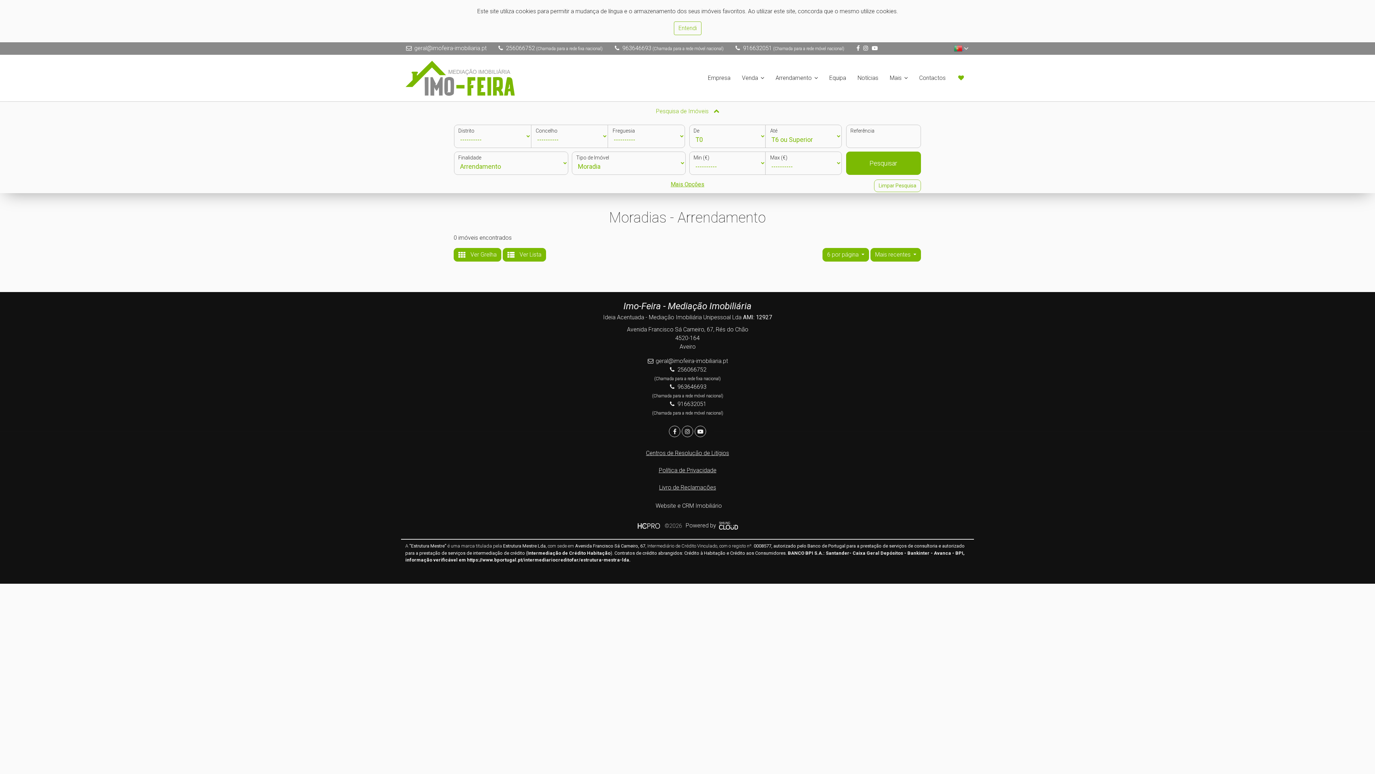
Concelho (547, 131)
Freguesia (624, 131)
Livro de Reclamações (687, 487)
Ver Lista (529, 254)
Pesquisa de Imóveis (683, 111)
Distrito (466, 131)
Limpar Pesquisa (897, 185)
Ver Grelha (483, 254)
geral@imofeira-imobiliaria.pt (450, 48)
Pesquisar (883, 163)
